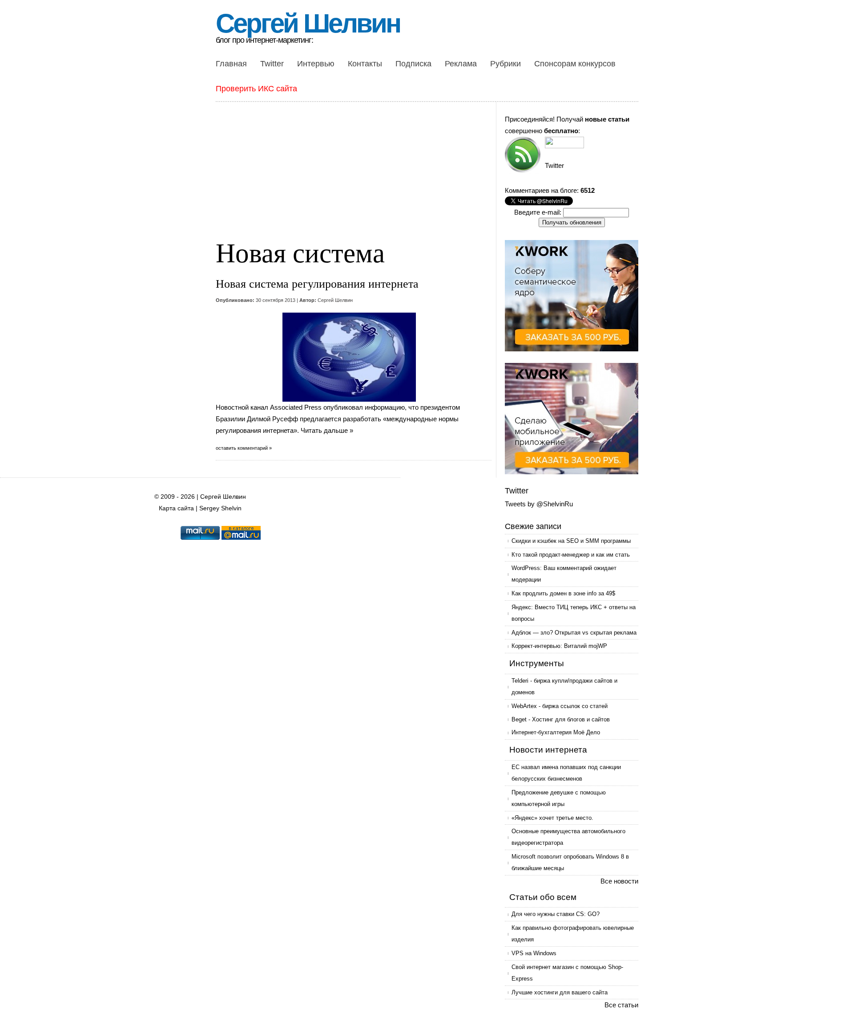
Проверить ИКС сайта (256, 88)
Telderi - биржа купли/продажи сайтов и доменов (564, 686)
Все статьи (621, 1005)
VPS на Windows (534, 953)
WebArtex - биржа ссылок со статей (560, 706)
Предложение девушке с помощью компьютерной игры (559, 798)
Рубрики (505, 63)
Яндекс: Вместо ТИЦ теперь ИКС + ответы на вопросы (574, 613)
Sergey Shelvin (220, 508)
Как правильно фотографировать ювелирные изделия (573, 933)
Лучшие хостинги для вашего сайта (560, 992)
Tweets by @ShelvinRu (539, 504)
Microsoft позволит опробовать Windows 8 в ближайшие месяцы (570, 862)
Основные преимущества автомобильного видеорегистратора (568, 837)
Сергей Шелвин (308, 23)
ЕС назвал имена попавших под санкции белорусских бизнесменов (566, 773)
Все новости (619, 881)
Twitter (272, 63)
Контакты (365, 63)
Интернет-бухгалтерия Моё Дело (556, 732)
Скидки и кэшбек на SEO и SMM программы (571, 540)
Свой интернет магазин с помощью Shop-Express (567, 973)
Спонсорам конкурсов (575, 63)
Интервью (315, 63)
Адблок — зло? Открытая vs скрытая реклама (574, 632)
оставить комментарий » (244, 448)
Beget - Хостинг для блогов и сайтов (561, 719)
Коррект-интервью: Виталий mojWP (559, 646)
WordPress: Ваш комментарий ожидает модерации (564, 574)
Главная (231, 63)
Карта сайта (176, 508)
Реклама (461, 63)
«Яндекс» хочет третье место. (552, 817)
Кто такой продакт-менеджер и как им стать (571, 554)
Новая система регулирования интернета (317, 283)
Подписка (413, 63)
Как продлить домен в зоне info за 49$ (563, 593)
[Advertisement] (356, 176)
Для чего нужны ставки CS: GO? (556, 914)
